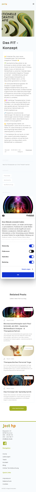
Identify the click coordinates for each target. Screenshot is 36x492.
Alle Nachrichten (18, 408)
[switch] (31, 251)
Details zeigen (26, 269)
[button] (33, 4)
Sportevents (7, 180)
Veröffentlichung (8, 184)
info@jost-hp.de (7, 439)
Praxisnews (29, 150)
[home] (4, 4)
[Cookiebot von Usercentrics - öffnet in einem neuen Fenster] (26, 216)
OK (18, 274)
